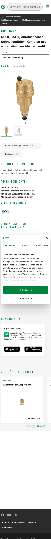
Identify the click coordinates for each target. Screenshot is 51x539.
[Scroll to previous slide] (29, 426)
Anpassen (24, 298)
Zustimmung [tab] (9, 245)
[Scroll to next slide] (33, 426)
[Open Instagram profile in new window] (15, 515)
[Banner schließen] (47, 238)
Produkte (16, 17)
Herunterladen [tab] (19, 66)
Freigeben (9, 154)
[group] (6, 131)
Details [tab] (25, 245)
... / (43, 20)
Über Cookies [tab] (41, 245)
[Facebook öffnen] (2, 515)
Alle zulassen (25, 290)
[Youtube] (9, 515)
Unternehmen (7, 527)
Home (8, 17)
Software (32, 522)
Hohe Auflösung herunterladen (19, 146)
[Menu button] (47, 7)
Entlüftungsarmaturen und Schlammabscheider (20, 20)
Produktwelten (18, 522)
